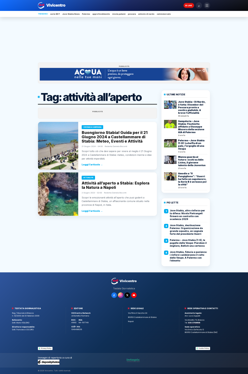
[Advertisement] (124, 40)
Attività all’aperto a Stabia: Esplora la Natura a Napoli (115, 185)
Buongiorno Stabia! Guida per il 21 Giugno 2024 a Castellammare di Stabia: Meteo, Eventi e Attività (115, 137)
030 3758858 (194, 322)
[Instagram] (120, 295)
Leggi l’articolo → (92, 164)
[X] (127, 295)
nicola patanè (119, 14)
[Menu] (207, 5)
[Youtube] (134, 295)
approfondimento (101, 14)
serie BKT (55, 14)
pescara (132, 14)
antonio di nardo (146, 14)
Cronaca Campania (92, 127)
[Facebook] (114, 295)
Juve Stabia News (71, 14)
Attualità (88, 178)
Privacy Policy (46, 348)
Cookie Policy (203, 348)
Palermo (86, 14)
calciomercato (164, 14)
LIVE (190, 5)
